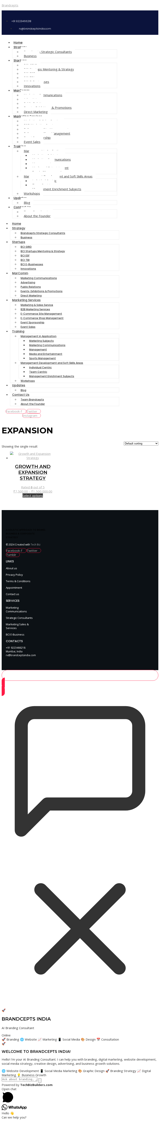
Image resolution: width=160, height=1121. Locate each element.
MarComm (20, 273)
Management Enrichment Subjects (56, 189)
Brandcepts (10, 5)
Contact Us (20, 395)
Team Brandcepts (32, 399)
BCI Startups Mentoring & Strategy (49, 69)
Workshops (32, 193)
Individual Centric (40, 367)
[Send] (39, 1080)
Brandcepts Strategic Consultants (48, 52)
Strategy (20, 47)
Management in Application (38, 336)
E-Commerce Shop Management (42, 318)
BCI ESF (25, 255)
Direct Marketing (36, 112)
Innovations (32, 86)
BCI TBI (25, 260)
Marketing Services (26, 300)
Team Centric (38, 372)
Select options (32, 495)
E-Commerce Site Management (41, 313)
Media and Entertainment (45, 354)
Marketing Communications (39, 278)
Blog (27, 202)
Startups (20, 60)
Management (38, 349)
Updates (20, 198)
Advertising (28, 282)
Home (18, 42)
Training (20, 146)
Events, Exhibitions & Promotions (41, 291)
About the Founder (37, 216)
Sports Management (42, 358)
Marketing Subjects (41, 341)
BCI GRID (26, 247)
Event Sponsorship (32, 322)
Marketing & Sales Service (37, 305)
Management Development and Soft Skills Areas (52, 363)
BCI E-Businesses (32, 264)
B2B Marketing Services (35, 309)
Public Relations (31, 287)
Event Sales (32, 142)
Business (30, 56)
